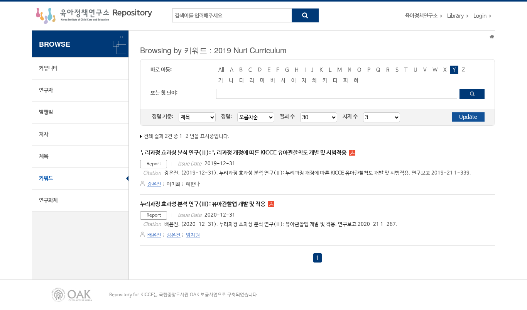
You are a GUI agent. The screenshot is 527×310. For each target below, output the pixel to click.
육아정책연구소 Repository (94, 16)
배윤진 (154, 235)
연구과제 (48, 200)
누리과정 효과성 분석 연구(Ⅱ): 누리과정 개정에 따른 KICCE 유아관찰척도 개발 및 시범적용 (243, 152)
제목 (43, 156)
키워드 (46, 178)
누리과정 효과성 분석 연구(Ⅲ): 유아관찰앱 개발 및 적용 (202, 204)
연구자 (46, 90)
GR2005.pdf (271, 204)
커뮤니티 (48, 68)
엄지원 (193, 235)
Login (479, 16)
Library (455, 16)
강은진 (154, 184)
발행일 (46, 112)
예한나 (193, 184)
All (221, 70)
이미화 (174, 184)
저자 (43, 134)
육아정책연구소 (421, 16)
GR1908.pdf (352, 153)
